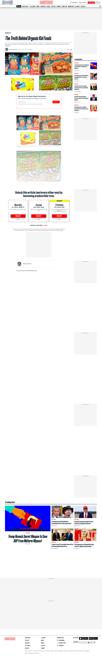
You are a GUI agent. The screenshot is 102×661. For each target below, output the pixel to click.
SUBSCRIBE (91, 2)
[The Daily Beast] (46, 2)
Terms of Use (33, 104)
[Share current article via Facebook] (61, 49)
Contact (30, 650)
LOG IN (98, 2)
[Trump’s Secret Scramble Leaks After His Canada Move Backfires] (93, 89)
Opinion (58, 6)
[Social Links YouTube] (89, 642)
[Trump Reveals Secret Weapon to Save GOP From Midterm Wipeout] (93, 68)
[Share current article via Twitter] (64, 49)
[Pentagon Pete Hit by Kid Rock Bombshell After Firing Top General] (93, 79)
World (42, 643)
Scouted (83, 6)
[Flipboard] (94, 642)
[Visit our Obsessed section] (12, 2)
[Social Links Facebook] (80, 642)
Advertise (40, 650)
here (36, 270)
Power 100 (64, 6)
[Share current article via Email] (68, 49)
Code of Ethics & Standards (56, 650)
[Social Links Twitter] (83, 642)
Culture (43, 645)
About (26, 650)
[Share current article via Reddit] (71, 49)
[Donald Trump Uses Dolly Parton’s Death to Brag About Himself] (93, 100)
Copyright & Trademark (83, 650)
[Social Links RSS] (92, 642)
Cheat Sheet (25, 6)
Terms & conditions (73, 650)
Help (45, 650)
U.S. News (77, 6)
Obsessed (43, 6)
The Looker (32, 6)
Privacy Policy (40, 104)
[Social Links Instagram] (86, 642)
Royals (48, 6)
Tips (34, 650)
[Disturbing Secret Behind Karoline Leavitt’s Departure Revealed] (93, 111)
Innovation (71, 6)
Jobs (36, 650)
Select (18, 216)
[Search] (100, 6)
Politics (53, 6)
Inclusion (66, 650)
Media (38, 6)
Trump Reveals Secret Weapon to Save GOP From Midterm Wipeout (27, 538)
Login (45, 225)
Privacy (48, 650)
